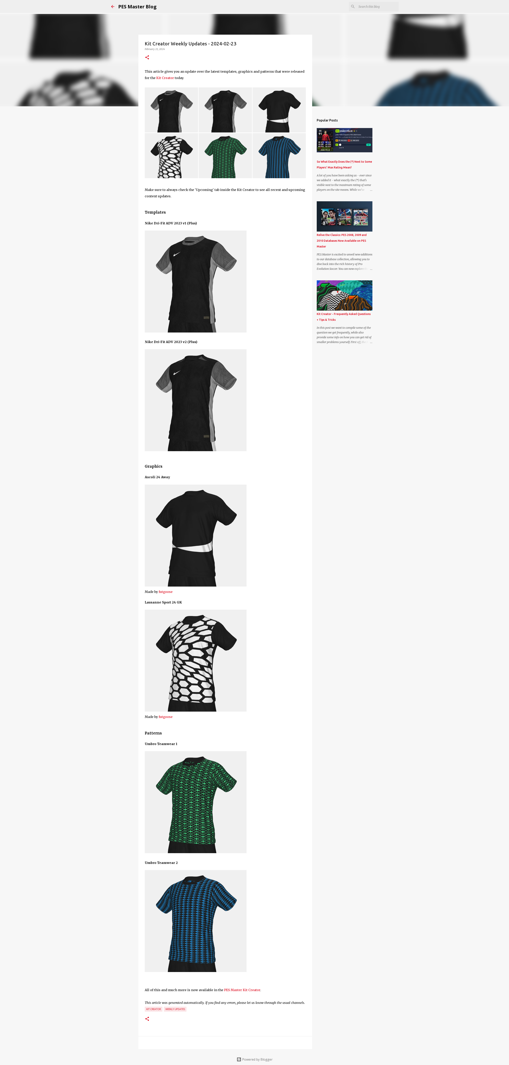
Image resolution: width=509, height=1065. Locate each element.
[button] (147, 57)
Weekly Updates (175, 1009)
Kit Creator (165, 78)
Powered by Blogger (257, 1059)
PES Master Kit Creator (242, 990)
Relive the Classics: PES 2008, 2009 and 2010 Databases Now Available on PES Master (342, 240)
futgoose (166, 592)
